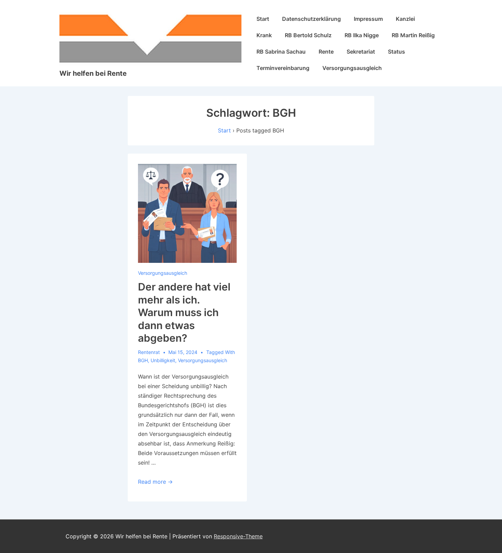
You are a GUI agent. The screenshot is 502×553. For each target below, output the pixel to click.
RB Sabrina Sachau (281, 51)
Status (396, 51)
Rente (326, 51)
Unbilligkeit (163, 360)
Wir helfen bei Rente (93, 73)
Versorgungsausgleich (352, 68)
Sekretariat (361, 51)
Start (262, 18)
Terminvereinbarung (282, 68)
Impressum (368, 18)
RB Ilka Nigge (362, 35)
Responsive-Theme (238, 536)
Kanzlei (405, 18)
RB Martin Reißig (413, 35)
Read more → (155, 481)
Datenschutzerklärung (311, 18)
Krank (264, 35)
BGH (143, 360)
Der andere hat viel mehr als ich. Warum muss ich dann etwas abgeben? (184, 312)
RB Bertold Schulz (308, 35)
